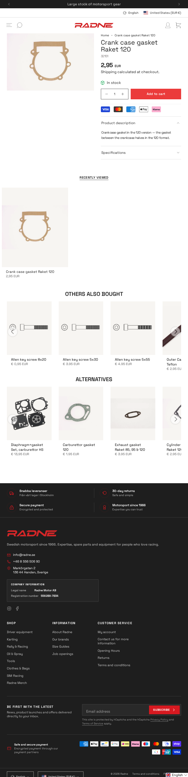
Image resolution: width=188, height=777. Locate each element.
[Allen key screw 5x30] (81, 328)
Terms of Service (92, 723)
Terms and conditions (114, 665)
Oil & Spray (15, 654)
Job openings (62, 654)
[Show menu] (9, 25)
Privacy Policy (159, 719)
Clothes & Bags (18, 668)
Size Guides (60, 646)
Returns (103, 658)
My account (107, 632)
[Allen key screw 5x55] (133, 328)
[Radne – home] (32, 533)
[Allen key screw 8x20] (29, 328)
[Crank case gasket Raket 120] (35, 227)
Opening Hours (109, 650)
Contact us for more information (113, 641)
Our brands (60, 639)
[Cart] (178, 25)
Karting (12, 639)
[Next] (179, 4)
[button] (177, 775)
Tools (11, 661)
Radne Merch (17, 683)
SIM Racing (15, 676)
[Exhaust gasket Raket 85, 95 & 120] (133, 413)
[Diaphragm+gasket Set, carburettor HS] (29, 413)
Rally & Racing (17, 646)
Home (105, 35)
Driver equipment (20, 632)
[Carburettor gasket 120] (81, 413)
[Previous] (9, 4)
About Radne (62, 632)
